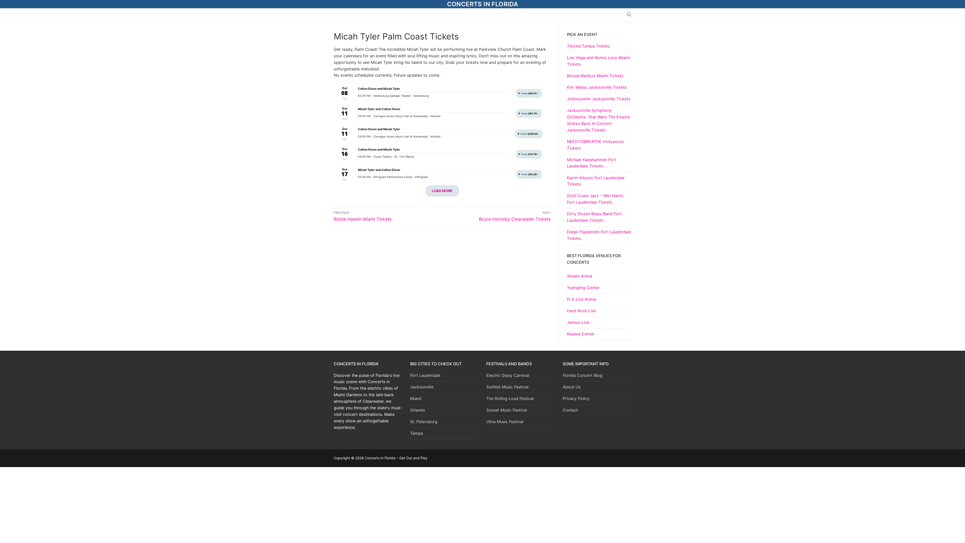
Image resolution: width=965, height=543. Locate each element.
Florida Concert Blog (582, 375)
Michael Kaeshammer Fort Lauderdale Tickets (591, 163)
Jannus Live (578, 322)
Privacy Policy (576, 398)
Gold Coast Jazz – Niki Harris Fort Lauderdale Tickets (595, 199)
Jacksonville (421, 386)
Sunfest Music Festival (507, 386)
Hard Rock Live (581, 310)
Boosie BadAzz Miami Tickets (595, 75)
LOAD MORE (442, 191)
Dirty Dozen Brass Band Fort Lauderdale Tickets (594, 217)
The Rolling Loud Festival (510, 398)
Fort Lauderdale (425, 375)
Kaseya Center (581, 333)
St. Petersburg (423, 421)
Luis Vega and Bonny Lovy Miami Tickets (598, 61)
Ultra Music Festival (504, 421)
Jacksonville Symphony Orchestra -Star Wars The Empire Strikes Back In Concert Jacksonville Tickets (598, 120)
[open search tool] (629, 14)
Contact (570, 410)
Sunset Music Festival (506, 410)
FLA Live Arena (581, 299)
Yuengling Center (583, 287)
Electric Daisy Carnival (507, 375)
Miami (415, 398)
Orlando (417, 410)
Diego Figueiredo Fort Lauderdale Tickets (599, 235)
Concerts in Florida (482, 4)
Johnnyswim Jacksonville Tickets (598, 98)
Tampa (416, 433)
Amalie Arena (579, 276)
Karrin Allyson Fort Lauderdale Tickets (595, 181)
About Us (572, 386)
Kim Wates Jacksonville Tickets (597, 87)
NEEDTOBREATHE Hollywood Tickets (595, 145)
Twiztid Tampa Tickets (588, 46)
